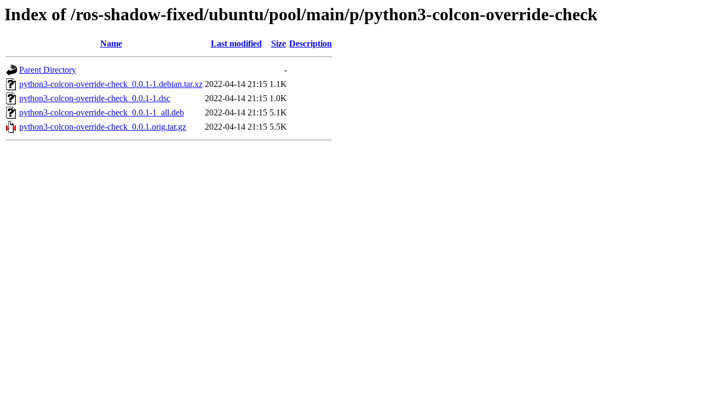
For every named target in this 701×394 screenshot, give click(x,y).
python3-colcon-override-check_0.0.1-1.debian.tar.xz (111, 84)
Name (111, 43)
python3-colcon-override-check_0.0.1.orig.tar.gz (102, 126)
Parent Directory (47, 69)
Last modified (236, 43)
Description (310, 43)
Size (278, 43)
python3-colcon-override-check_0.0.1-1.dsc (94, 98)
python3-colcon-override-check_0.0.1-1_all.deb (101, 112)
